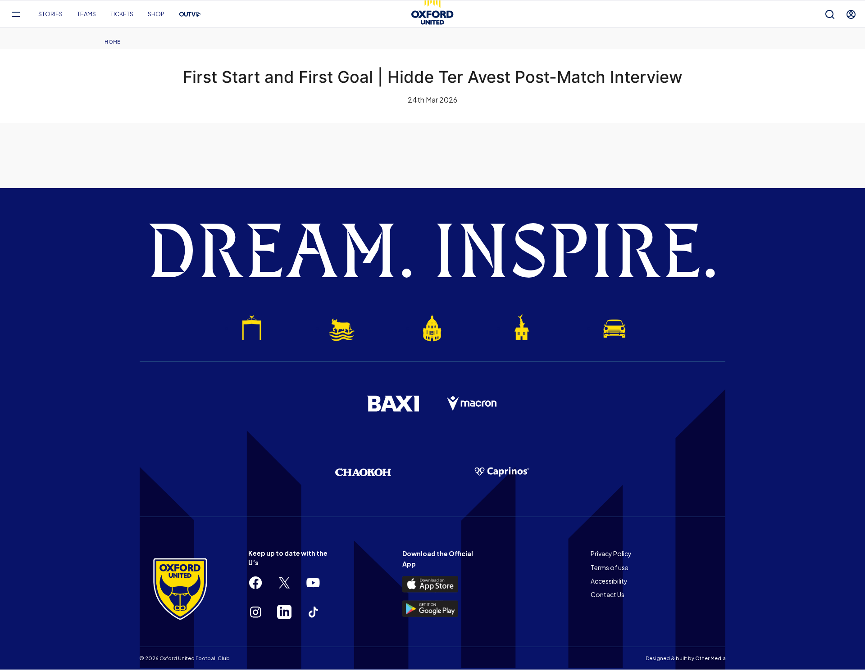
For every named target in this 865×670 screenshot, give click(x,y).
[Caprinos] (502, 472)
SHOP (156, 14)
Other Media (710, 658)
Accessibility (609, 581)
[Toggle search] (829, 14)
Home (112, 42)
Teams (86, 14)
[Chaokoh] (363, 472)
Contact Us (607, 594)
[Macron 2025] (472, 403)
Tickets (121, 14)
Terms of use (609, 567)
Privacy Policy (611, 553)
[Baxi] (393, 403)
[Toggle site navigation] (15, 14)
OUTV (190, 14)
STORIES (50, 14)
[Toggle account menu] (851, 14)
